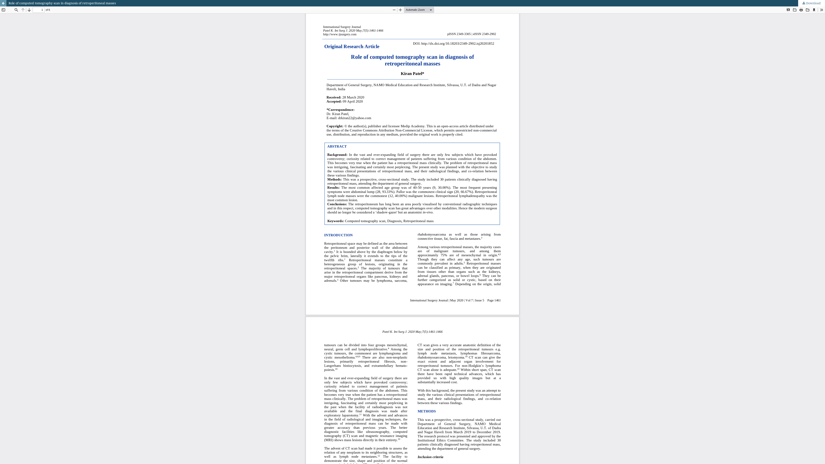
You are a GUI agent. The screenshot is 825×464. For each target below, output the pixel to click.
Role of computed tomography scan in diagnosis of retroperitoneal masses (62, 3)
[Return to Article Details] (3, 3)
